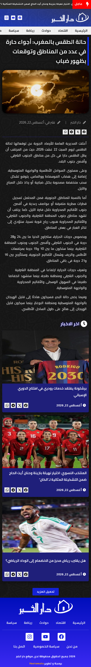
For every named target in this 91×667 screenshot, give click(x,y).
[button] (84, 132)
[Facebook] (20, 18)
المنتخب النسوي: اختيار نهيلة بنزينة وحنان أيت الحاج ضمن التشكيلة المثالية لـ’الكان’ (48, 476)
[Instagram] (6, 18)
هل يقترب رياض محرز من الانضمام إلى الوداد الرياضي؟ (46, 560)
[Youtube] (13, 18)
